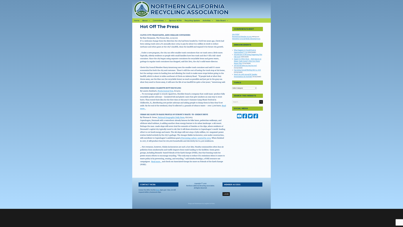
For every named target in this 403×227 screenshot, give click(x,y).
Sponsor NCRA (175, 21)
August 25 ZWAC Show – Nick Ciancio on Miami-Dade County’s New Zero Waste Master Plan (247, 61)
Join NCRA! (235, 34)
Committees (158, 21)
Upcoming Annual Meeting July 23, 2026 (247, 70)
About (145, 21)
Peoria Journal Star (165, 91)
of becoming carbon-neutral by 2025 (195, 138)
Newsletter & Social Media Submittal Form (246, 39)
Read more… (156, 161)
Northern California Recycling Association (190, 9)
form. (158, 190)
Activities (207, 21)
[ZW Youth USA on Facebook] (255, 116)
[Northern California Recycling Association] (142, 9)
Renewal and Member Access (242, 37)
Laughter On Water (209, 203)
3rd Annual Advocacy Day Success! (245, 66)
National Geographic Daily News (171, 117)
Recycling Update (192, 21)
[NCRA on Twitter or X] (250, 116)
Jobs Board (221, 21)
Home (136, 21)
